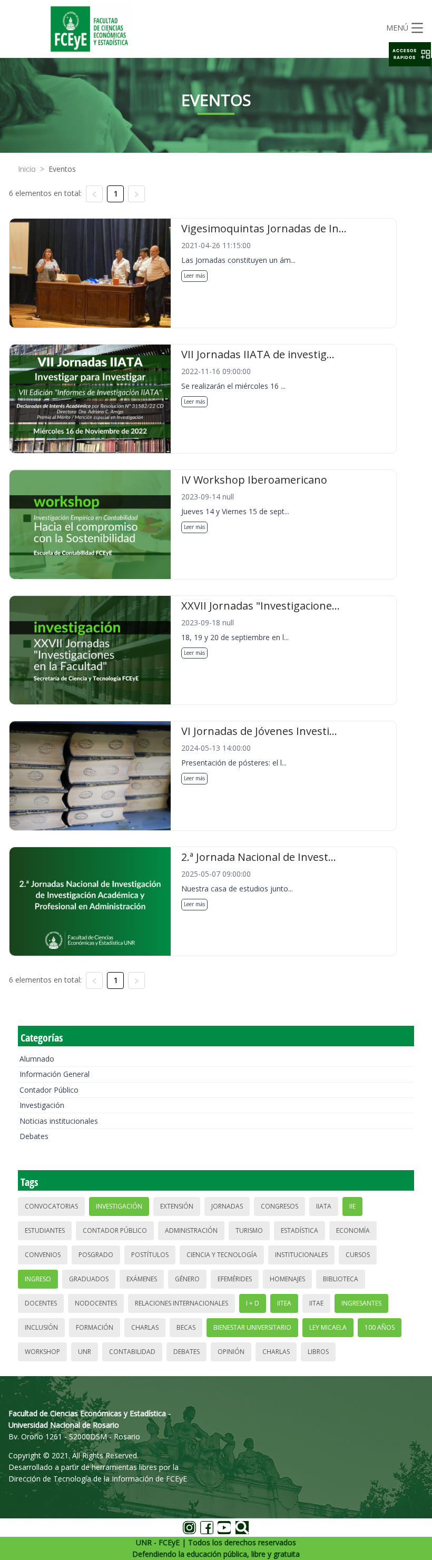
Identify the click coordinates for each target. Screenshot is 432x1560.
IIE (352, 1206)
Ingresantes (361, 1303)
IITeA (284, 1303)
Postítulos (150, 1254)
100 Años (380, 1327)
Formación (94, 1327)
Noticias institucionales (58, 1121)
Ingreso (38, 1278)
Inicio (27, 169)
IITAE (316, 1303)
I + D (252, 1303)
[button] (410, 54)
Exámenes (141, 1278)
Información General (54, 1074)
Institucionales (301, 1254)
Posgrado (95, 1254)
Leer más (194, 275)
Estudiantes (45, 1230)
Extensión (176, 1206)
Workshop (42, 1351)
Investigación (41, 1105)
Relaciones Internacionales (181, 1303)
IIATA (323, 1206)
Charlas (145, 1327)
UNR (84, 1351)
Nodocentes (96, 1303)
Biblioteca (340, 1278)
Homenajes (287, 1278)
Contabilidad (132, 1351)
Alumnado (36, 1059)
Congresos (279, 1206)
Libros (318, 1351)
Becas (185, 1327)
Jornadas (227, 1206)
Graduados (89, 1278)
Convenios (43, 1254)
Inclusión (41, 1327)
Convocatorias (51, 1206)
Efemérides (235, 1278)
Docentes (41, 1303)
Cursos (358, 1254)
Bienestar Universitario (252, 1327)
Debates (33, 1136)
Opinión (231, 1351)
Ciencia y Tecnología (221, 1254)
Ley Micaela (328, 1327)
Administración (191, 1230)
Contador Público (48, 1090)
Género (187, 1278)
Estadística (299, 1230)
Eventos (62, 169)
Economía (353, 1230)
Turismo (249, 1230)
